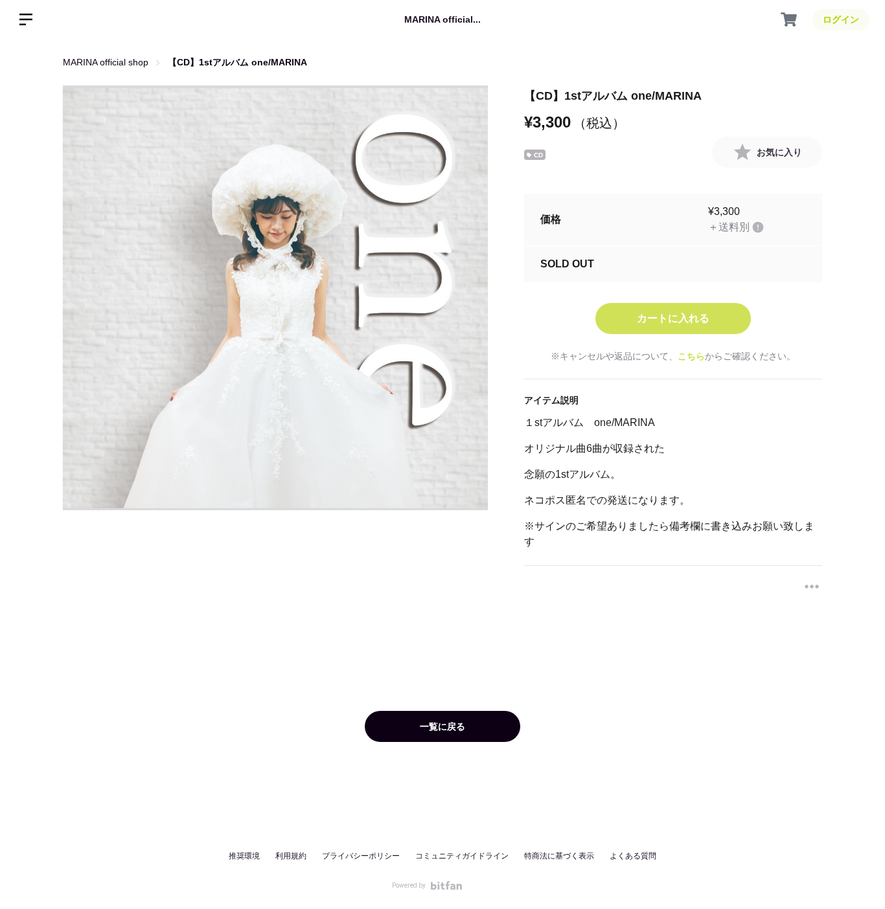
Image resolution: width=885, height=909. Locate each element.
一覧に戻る (442, 726)
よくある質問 (633, 856)
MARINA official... (442, 19)
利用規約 (290, 855)
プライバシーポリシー (361, 855)
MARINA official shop (105, 62)
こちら (691, 356)
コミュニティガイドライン (462, 855)
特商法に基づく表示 (559, 855)
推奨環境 (244, 855)
